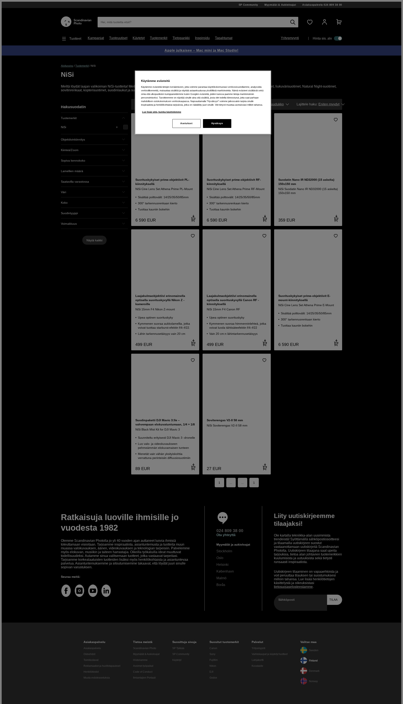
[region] (203, 102)
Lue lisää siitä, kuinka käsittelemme (161, 112)
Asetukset (186, 123)
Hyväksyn (217, 123)
